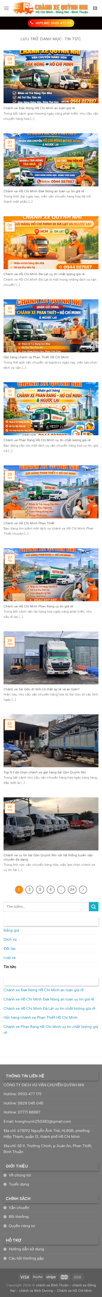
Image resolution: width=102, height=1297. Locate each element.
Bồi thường (19, 1216)
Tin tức (10, 967)
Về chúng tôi (20, 1175)
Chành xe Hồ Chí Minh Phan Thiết (29, 523)
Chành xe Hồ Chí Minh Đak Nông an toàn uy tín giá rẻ (44, 191)
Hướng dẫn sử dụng (26, 1249)
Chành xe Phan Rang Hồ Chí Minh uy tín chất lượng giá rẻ (47, 440)
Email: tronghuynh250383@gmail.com (37, 1121)
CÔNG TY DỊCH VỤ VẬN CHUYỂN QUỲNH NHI (44, 1085)
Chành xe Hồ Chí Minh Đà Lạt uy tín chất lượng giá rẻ (44, 274)
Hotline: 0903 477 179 (23, 1094)
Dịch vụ (10, 939)
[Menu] (6, 8)
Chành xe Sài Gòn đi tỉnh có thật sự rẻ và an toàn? (41, 689)
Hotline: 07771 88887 (22, 1112)
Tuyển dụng (19, 1184)
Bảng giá (11, 930)
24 (72, 889)
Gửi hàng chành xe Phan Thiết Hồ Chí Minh (36, 357)
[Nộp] (93, 906)
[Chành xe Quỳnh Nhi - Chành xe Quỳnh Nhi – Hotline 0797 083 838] (50, 8)
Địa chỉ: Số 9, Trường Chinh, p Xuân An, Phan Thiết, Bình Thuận (48, 1149)
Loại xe (10, 957)
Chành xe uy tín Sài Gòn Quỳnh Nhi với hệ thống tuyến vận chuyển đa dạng (48, 857)
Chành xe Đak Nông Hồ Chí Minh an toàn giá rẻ (39, 108)
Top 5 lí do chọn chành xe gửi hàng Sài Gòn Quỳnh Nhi (45, 772)
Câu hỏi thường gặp (26, 1258)
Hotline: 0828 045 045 (23, 1103)
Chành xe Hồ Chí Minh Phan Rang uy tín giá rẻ (38, 606)
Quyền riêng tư (22, 1226)
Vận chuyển (19, 1207)
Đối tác (10, 948)
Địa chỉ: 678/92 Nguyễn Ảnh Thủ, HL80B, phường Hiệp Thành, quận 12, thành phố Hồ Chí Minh (47, 1133)
